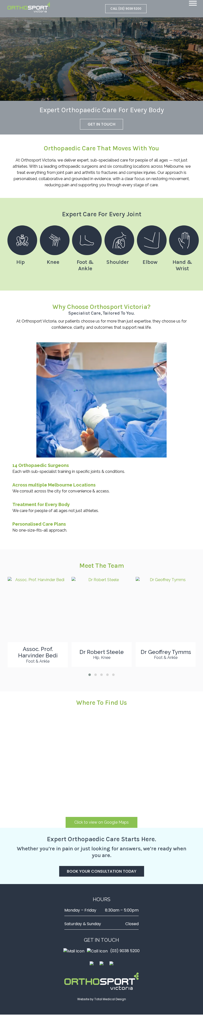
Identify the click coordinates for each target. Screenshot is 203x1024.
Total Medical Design (110, 999)
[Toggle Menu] (193, 3)
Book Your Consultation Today (101, 871)
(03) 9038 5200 (125, 951)
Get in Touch (101, 124)
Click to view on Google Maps (101, 822)
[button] (90, 674)
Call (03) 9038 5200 (125, 8)
